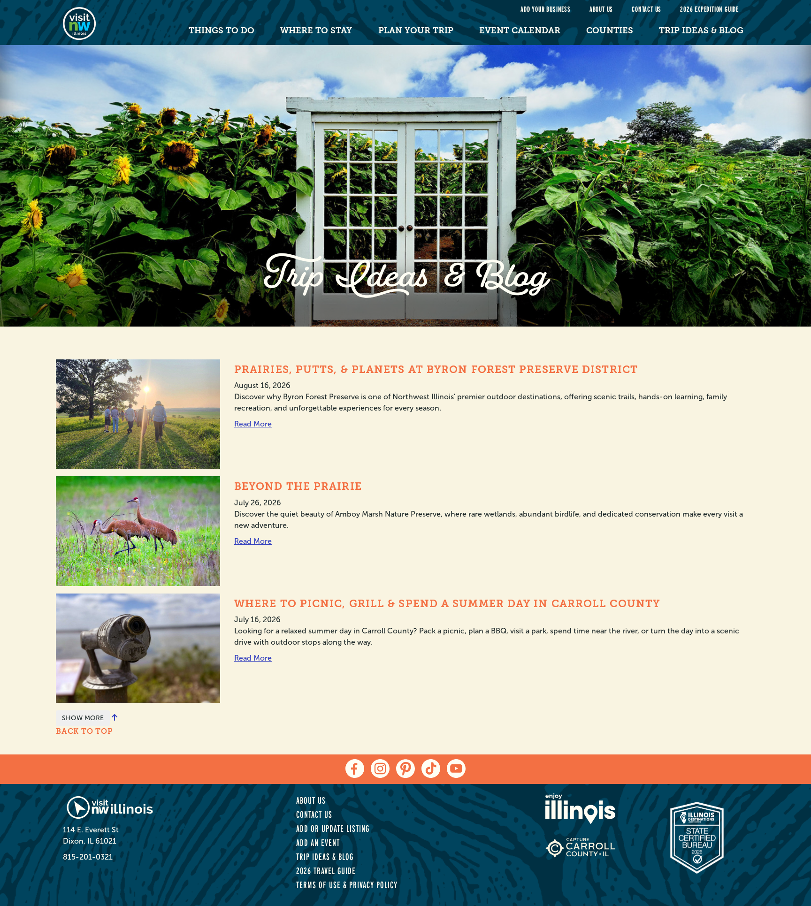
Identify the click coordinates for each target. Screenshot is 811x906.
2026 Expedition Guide (709, 9)
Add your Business (545, 9)
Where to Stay (316, 30)
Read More (253, 424)
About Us (601, 9)
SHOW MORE (83, 718)
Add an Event (318, 842)
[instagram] (380, 768)
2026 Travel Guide (326, 871)
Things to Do (221, 30)
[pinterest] (405, 768)
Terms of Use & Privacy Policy (347, 885)
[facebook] (354, 768)
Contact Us (646, 9)
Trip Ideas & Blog (701, 30)
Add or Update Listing (332, 828)
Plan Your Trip (415, 30)
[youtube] (456, 768)
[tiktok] (430, 768)
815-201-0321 (88, 857)
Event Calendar (519, 30)
